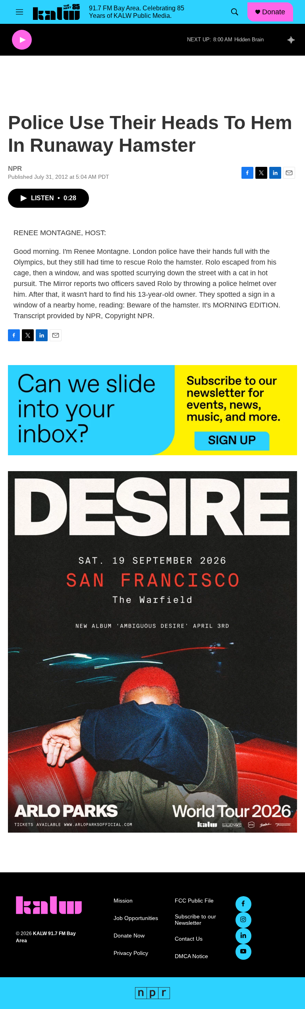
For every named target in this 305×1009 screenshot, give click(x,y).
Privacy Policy (131, 953)
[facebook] (243, 904)
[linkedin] (243, 936)
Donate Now (129, 936)
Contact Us (189, 939)
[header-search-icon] (234, 11)
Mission (123, 901)
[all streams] (293, 40)
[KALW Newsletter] (152, 410)
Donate (273, 12)
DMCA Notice (191, 956)
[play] (21, 39)
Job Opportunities (136, 918)
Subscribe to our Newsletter (195, 920)
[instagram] (243, 920)
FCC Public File (194, 901)
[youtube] (243, 952)
